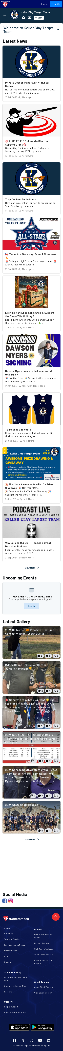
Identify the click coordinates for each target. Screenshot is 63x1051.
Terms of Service (12, 939)
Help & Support (11, 1006)
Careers (8, 991)
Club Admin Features (43, 949)
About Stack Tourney (43, 987)
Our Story (8, 933)
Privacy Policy (10, 950)
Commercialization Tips (15, 986)
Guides (7, 962)
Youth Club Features (43, 954)
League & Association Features (44, 961)
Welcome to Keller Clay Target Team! (28, 30)
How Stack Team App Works (43, 936)
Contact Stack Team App (15, 1012)
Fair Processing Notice (14, 945)
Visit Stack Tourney (43, 992)
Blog (6, 956)
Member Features (42, 943)
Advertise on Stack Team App (15, 978)
